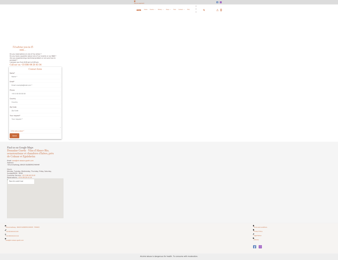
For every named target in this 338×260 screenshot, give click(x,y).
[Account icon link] (217, 10)
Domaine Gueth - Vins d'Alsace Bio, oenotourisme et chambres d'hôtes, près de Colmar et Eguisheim (30, 153)
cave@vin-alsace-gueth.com (23, 160)
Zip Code (13, 107)
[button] (139, 10)
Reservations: (12, 177)
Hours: (9, 169)
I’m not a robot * (18, 131)
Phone (12, 90)
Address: (10, 163)
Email (12, 81)
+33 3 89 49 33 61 (28, 175)
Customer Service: (14, 175)
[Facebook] (217, 2)
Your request (15, 115)
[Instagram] (221, 2)
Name (12, 73)
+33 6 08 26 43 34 (25, 177)
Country (13, 98)
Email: (9, 160)
